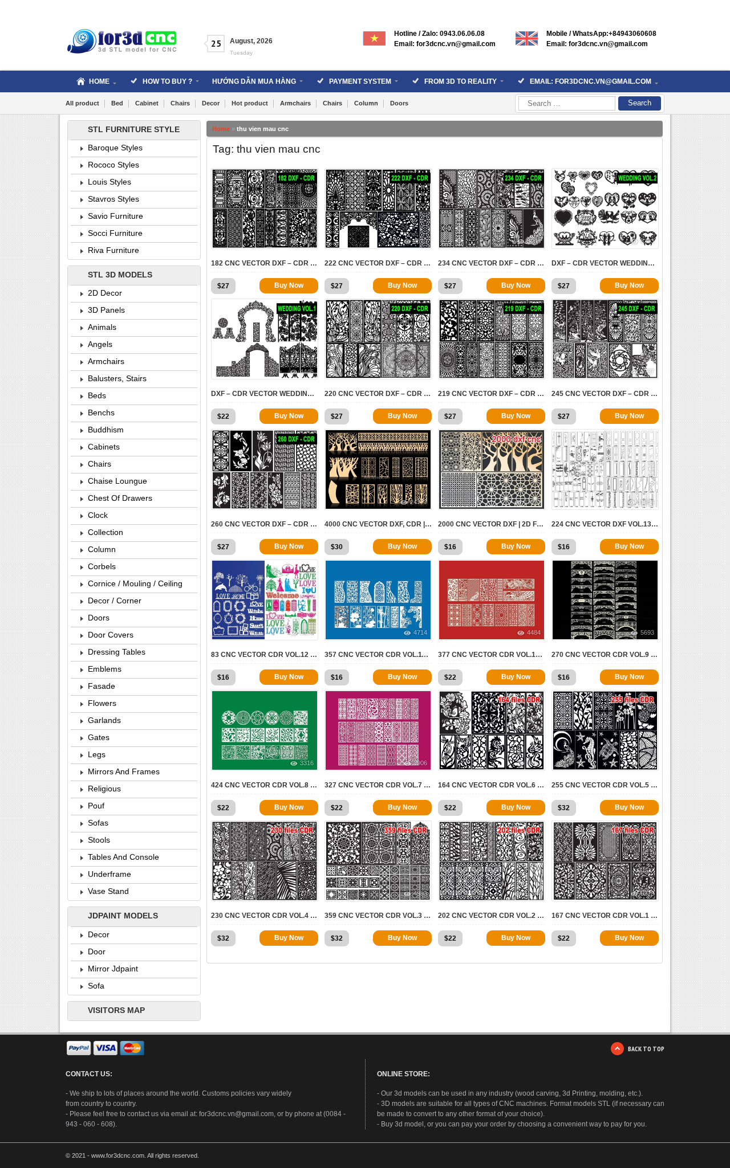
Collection (105, 532)
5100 (307, 632)
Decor (211, 103)
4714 (420, 632)
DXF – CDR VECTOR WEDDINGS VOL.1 (264, 394)
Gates (99, 737)
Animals (102, 327)
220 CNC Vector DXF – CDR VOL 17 (378, 394)
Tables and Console (123, 856)
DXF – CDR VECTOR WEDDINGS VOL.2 (605, 263)
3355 (307, 502)
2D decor (105, 292)
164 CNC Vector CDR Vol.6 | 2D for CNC (491, 785)
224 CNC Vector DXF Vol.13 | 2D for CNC (605, 524)
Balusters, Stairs (117, 378)
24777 (418, 502)
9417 (534, 762)
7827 (647, 762)
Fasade (101, 686)
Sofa (96, 985)
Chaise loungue (117, 480)
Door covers (110, 634)
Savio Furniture (115, 215)
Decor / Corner (114, 600)
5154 (307, 241)
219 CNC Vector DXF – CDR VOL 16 (491, 394)
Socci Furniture (115, 233)
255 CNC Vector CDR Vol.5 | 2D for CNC (605, 785)
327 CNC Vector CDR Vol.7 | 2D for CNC (378, 785)
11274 (532, 893)
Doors (399, 103)
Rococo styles (113, 164)
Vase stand (108, 891)
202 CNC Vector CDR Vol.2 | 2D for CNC (491, 916)
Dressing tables (116, 651)
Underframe (109, 874)
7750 (307, 893)
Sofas (98, 822)
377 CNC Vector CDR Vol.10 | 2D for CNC (491, 655)
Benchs (101, 412)
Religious (104, 788)
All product (82, 103)
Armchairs (295, 103)
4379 (534, 371)
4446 (307, 371)
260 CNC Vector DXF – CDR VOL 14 (264, 524)
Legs (97, 754)
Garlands (104, 720)
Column (366, 103)
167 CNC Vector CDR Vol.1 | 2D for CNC (605, 916)
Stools (99, 839)
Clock (98, 515)
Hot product (250, 103)
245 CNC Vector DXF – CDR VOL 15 (605, 394)
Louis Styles (109, 181)
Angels (100, 344)
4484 (534, 632)
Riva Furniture (113, 250)
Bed (117, 103)
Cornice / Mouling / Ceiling (135, 583)
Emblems (104, 668)
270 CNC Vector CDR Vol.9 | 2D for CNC (605, 655)
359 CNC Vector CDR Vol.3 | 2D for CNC (378, 916)
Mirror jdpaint (113, 968)
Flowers (102, 703)
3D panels (106, 310)
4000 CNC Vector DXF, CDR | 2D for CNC (378, 524)
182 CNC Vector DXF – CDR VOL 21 (264, 263)
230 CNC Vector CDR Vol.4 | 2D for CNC (264, 916)
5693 (647, 632)
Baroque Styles (115, 147)
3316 (307, 762)
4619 (420, 241)
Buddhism (106, 429)
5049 (420, 371)
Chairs (180, 103)
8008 (534, 241)
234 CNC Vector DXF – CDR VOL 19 (491, 263)
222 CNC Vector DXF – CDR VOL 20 (378, 263)
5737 (647, 371)
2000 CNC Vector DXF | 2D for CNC (491, 524)
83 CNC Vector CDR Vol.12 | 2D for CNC (264, 655)
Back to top (646, 1048)
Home (221, 128)
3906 (420, 762)
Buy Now (288, 285)
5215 (647, 893)
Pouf (96, 805)
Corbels (102, 566)
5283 (647, 241)
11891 (532, 502)
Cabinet (147, 103)
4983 (420, 893)
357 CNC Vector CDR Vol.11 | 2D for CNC (378, 655)
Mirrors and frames (124, 771)
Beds (97, 395)
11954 (646, 502)
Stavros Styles (113, 198)
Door (97, 951)
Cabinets (104, 446)
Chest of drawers (120, 498)
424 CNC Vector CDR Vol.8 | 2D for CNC (264, 785)
